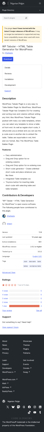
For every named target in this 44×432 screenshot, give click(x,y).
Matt (5, 383)
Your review (7, 310)
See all (39, 310)
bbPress (6, 387)
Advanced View (8, 272)
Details (7, 68)
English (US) (37, 256)
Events (26, 364)
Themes (26, 345)
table (39, 261)
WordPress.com (10, 379)
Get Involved (28, 360)
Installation (9, 79)
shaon (9, 224)
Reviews (8, 73)
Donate (27, 368)
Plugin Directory (8, 10)
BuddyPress (8, 391)
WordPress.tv (9, 372)
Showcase (27, 341)
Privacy (5, 353)
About (4, 341)
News (4, 345)
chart (25, 261)
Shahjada (9, 53)
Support (8, 91)
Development (10, 85)
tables (26, 266)
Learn (4, 360)
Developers (7, 368)
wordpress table (35, 266)
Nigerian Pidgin (14, 401)
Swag (26, 372)
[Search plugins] (26, 18)
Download (8, 59)
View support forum (10, 327)
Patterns (26, 353)
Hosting (5, 349)
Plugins (26, 349)
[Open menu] (40, 3)
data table (32, 261)
